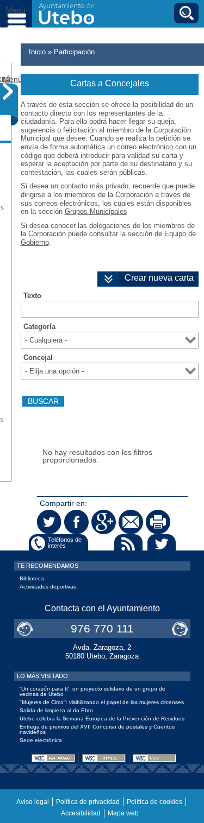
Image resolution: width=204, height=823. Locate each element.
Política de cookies (154, 802)
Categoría (39, 327)
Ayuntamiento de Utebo (66, 13)
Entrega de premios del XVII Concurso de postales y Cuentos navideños (97, 729)
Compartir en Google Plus (103, 522)
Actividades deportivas (48, 587)
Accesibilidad (81, 813)
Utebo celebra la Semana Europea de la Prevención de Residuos (102, 718)
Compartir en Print (158, 522)
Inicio (37, 52)
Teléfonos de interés (65, 542)
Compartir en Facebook (76, 522)
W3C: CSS (154, 758)
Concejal (38, 358)
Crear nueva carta (159, 277)
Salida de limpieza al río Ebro (56, 710)
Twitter (161, 543)
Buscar (186, 13)
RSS (128, 543)
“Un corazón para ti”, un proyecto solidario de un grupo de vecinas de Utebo (92, 691)
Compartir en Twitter (49, 522)
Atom (95, 543)
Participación (74, 52)
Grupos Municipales (96, 211)
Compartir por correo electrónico (131, 522)
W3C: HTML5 (104, 758)
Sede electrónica (41, 740)
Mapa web (123, 813)
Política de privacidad (88, 802)
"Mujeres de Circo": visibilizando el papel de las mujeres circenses (102, 702)
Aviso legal (32, 802)
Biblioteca (32, 578)
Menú (16, 13)
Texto (32, 296)
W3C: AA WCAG (53, 758)
